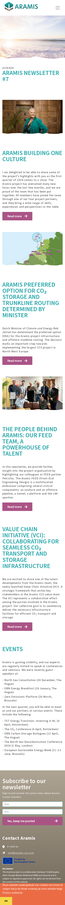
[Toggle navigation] (57, 7)
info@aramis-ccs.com (21, 852)
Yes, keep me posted (21, 821)
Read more (14, 216)
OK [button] (6, 901)
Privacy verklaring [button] (13, 892)
